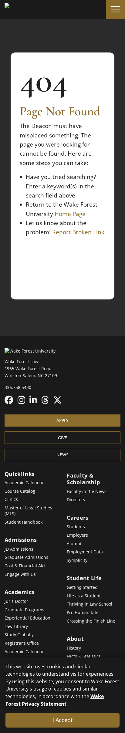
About (75, 638)
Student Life (84, 578)
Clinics (11, 499)
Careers (77, 517)
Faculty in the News (86, 491)
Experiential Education (27, 618)
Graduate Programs (24, 610)
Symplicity (77, 560)
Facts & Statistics (84, 656)
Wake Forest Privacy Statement (54, 700)
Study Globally (19, 634)
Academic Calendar (24, 482)
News (62, 455)
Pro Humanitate (83, 612)
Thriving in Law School (89, 604)
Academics (20, 592)
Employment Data (85, 552)
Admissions (21, 539)
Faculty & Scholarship (83, 479)
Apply (62, 420)
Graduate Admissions (26, 557)
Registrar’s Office (22, 643)
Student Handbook (23, 522)
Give (62, 438)
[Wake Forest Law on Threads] (45, 400)
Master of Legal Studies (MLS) (28, 510)
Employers (77, 535)
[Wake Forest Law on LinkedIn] (33, 400)
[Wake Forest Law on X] (57, 400)
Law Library (16, 626)
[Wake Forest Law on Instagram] (21, 400)
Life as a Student (84, 596)
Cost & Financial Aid (25, 566)
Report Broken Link (78, 232)
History (74, 648)
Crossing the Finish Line (91, 621)
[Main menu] (115, 9)
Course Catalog (20, 491)
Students (76, 526)
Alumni (74, 543)
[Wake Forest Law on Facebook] (9, 400)
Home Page (70, 214)
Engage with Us (20, 574)
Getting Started (82, 587)
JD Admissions (19, 549)
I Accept (62, 720)
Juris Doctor (16, 601)
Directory (76, 499)
